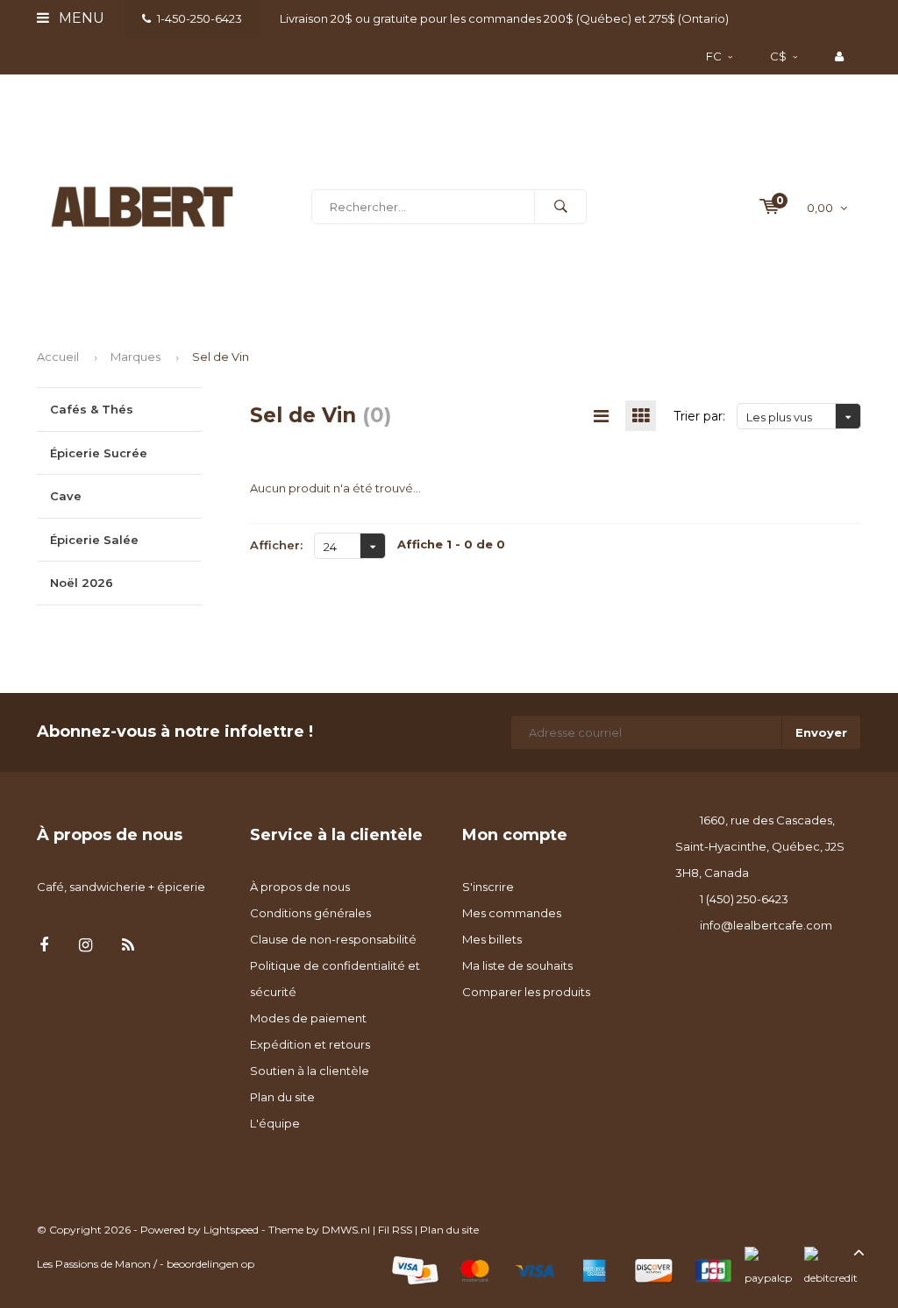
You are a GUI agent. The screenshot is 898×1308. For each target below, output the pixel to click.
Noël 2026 (81, 583)
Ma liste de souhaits (517, 965)
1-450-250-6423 (199, 18)
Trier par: (699, 416)
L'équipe (275, 1123)
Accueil (58, 357)
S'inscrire (488, 887)
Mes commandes (511, 913)
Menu (79, 18)
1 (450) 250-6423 (744, 899)
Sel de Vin (220, 357)
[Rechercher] (560, 206)
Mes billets (492, 939)
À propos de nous (300, 887)
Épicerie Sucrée (98, 453)
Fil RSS (395, 1229)
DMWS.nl (346, 1229)
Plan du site (282, 1097)
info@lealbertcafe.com (766, 925)
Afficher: (276, 545)
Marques (135, 357)
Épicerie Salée (94, 540)
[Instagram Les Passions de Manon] (85, 945)
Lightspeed (231, 1229)
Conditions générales (310, 913)
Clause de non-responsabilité (333, 939)
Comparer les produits (526, 992)
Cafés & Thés (91, 409)
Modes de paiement (308, 1018)
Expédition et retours (310, 1044)
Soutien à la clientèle (309, 1071)
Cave (66, 496)
